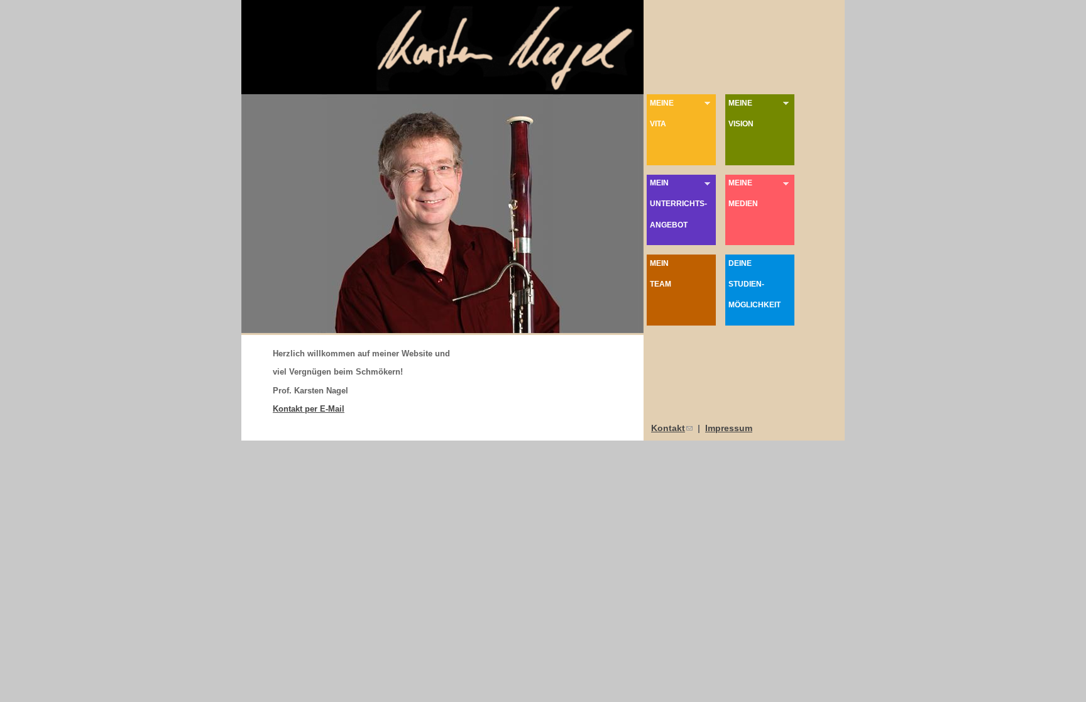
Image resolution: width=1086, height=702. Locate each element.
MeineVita (660, 113)
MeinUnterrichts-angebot (677, 203)
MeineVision (739, 113)
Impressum (728, 428)
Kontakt (672, 428)
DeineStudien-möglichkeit (754, 284)
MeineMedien (741, 192)
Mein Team (660, 273)
